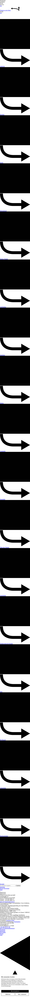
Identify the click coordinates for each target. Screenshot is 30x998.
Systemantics (17, 921)
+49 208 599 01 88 (5, 927)
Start (1, 889)
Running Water (10, 920)
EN (1, 6)
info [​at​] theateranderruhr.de (7, 901)
